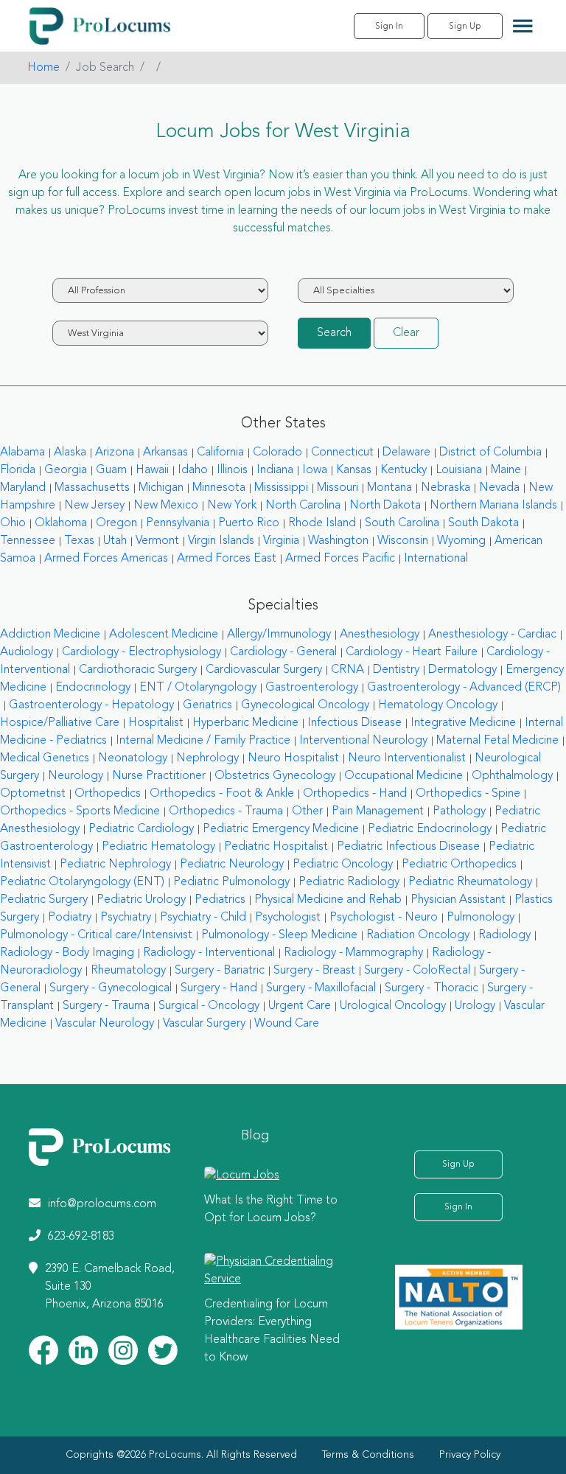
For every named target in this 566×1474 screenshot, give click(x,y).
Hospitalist (156, 723)
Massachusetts (92, 488)
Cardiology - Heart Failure (412, 652)
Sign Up (465, 26)
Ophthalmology (512, 776)
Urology (475, 1006)
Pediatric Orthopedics (459, 864)
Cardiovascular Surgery (264, 670)
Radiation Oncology (417, 935)
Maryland (23, 488)
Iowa (314, 470)
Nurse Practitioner (159, 776)
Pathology (459, 811)
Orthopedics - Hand (355, 794)
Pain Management (378, 811)
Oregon (116, 523)
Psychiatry (125, 917)
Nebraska (445, 488)
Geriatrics (207, 705)
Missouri (337, 488)
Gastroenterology (311, 688)
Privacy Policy (469, 1455)
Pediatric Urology (141, 900)
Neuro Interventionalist (407, 758)
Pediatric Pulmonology (231, 882)
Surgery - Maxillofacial (321, 988)
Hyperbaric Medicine (245, 723)
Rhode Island (322, 523)
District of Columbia (490, 452)
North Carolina (302, 505)
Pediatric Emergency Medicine (281, 829)
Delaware (406, 452)
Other (307, 811)
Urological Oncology (393, 1006)
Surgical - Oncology (208, 1006)
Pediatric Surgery (44, 900)
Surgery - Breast (314, 971)
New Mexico (165, 505)
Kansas (353, 470)
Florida (17, 470)
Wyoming (461, 541)
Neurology (75, 776)
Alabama (22, 452)
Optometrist (33, 794)
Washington (338, 541)
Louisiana (459, 470)
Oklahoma (61, 523)
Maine (506, 470)
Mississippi (281, 488)
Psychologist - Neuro (383, 917)
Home (43, 68)
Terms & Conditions (368, 1455)
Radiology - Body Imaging (67, 953)
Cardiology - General (283, 652)
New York (231, 505)
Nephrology (207, 758)
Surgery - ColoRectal (417, 971)
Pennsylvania (177, 523)
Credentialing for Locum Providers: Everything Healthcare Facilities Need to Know (272, 1331)
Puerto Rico (248, 523)
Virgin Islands (221, 541)
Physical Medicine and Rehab (328, 900)
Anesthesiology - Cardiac (492, 634)
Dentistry (396, 670)
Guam (111, 470)
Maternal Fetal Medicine (497, 741)
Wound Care (286, 1024)
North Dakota (385, 505)
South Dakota (483, 523)
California (220, 452)
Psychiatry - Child (203, 917)
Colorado (277, 452)
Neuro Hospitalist (293, 758)
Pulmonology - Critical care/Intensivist (96, 935)
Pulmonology (480, 917)
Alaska (70, 452)
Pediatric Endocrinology (430, 829)
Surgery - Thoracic (431, 988)
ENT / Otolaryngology (197, 688)
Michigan (161, 488)
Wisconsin (402, 541)
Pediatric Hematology (158, 847)
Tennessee (27, 541)
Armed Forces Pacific (340, 559)
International (436, 559)
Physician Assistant (458, 900)
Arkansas (165, 452)
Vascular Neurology (104, 1024)
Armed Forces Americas (106, 559)
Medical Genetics (44, 758)
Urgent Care (299, 1006)
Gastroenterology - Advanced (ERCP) (464, 688)
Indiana (274, 470)
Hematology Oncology (437, 705)
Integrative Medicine (463, 723)
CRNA (347, 670)
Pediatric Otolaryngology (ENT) (82, 882)
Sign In (389, 26)
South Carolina (402, 523)
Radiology (504, 935)
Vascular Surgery (204, 1024)
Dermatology (462, 670)
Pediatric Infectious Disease (408, 847)
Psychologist (288, 917)
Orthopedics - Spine (468, 794)
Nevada (499, 488)
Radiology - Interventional (209, 953)
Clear (406, 333)
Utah (115, 541)
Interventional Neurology (363, 741)
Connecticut (342, 452)
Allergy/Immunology (279, 634)
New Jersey (94, 505)
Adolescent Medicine (163, 634)
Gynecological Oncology (305, 705)
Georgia (65, 470)
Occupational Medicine (403, 776)
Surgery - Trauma (106, 1006)
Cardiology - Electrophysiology (141, 652)
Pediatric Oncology (343, 864)
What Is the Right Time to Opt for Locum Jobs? (271, 1209)
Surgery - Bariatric (220, 971)
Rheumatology (128, 971)
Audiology (26, 652)
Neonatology (132, 758)
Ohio (13, 523)
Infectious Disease (354, 723)
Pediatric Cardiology (141, 829)
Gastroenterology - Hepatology (91, 705)
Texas (79, 541)
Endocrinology (92, 688)
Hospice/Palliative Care (59, 723)
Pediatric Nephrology (115, 864)
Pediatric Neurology (232, 864)
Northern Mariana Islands (493, 505)
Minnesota (218, 488)
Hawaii (152, 470)
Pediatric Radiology (348, 882)
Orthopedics (107, 794)
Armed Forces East (226, 559)
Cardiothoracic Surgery (138, 670)
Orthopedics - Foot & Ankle (222, 794)
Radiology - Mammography (353, 953)
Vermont (157, 541)
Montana (389, 488)
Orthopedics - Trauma (226, 811)
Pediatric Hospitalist (276, 847)
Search (334, 333)
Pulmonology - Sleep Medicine (279, 935)
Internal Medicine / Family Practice (203, 741)
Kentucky (403, 470)
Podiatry (69, 917)
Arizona (114, 452)
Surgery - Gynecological (110, 988)
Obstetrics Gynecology (274, 776)
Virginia (281, 541)
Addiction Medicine (50, 634)
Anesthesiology (379, 634)
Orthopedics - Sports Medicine (80, 811)
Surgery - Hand (219, 988)
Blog (255, 1135)
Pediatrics (220, 900)
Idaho (193, 470)
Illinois (232, 470)
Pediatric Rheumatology (470, 882)
